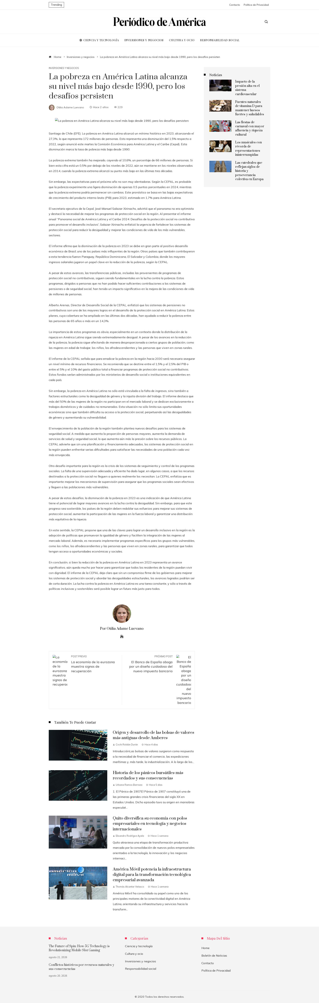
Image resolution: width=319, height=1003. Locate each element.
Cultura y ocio (134, 954)
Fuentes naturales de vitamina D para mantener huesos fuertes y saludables (249, 108)
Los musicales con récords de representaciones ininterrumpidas (248, 148)
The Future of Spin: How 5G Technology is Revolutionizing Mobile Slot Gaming (79, 948)
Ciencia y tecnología (138, 946)
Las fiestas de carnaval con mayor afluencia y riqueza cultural (249, 128)
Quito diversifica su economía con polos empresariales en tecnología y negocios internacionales (150, 824)
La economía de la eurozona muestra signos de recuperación (93, 664)
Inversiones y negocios (64, 68)
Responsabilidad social (140, 968)
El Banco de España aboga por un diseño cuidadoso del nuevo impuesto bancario (151, 664)
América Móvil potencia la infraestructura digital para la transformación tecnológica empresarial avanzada (152, 875)
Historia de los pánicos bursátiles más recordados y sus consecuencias (148, 775)
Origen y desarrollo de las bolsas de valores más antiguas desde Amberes (153, 735)
